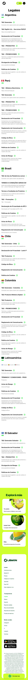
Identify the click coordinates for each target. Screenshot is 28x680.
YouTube (6, 634)
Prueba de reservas (8, 613)
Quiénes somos (7, 570)
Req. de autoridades (9, 608)
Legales (6, 596)
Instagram (6, 623)
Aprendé (6, 581)
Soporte (6, 602)
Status (5, 599)
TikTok (5, 625)
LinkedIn (6, 631)
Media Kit (6, 573)
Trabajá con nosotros (9, 578)
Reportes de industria (9, 610)
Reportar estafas (8, 605)
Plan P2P (6, 584)
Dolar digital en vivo (9, 587)
